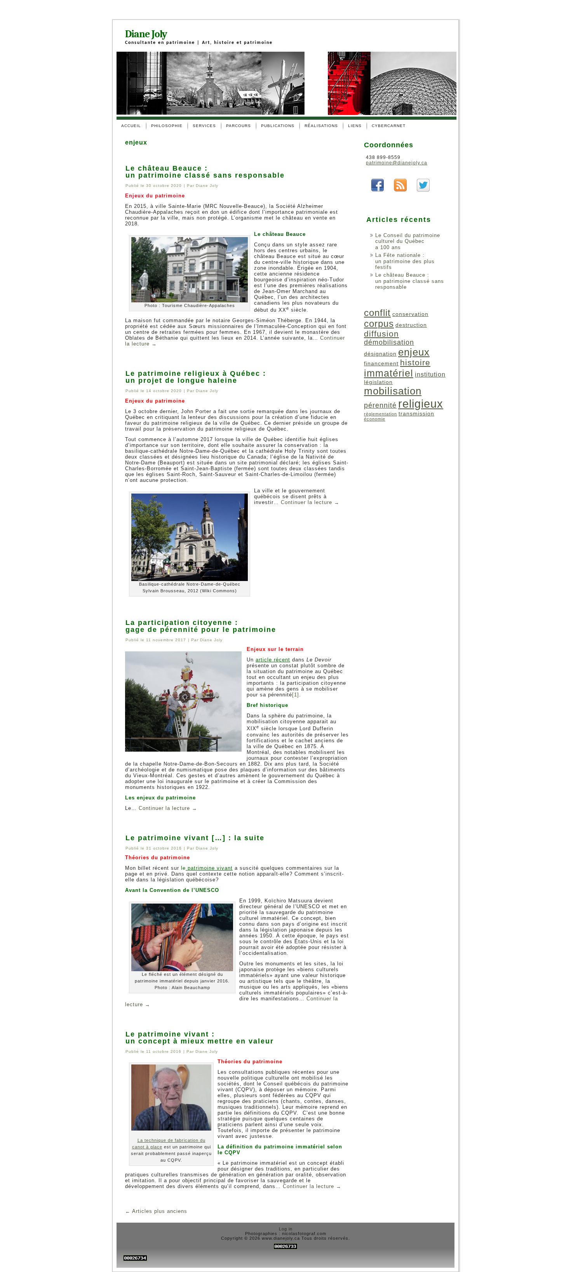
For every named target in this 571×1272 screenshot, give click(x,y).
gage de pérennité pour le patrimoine (200, 629)
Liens (355, 126)
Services (204, 126)
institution (430, 374)
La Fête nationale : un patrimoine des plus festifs (405, 261)
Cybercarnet (389, 126)
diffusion (381, 333)
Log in (285, 1229)
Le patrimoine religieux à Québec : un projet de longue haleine (195, 377)
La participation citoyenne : (181, 622)
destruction (411, 325)
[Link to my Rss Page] (400, 185)
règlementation (380, 414)
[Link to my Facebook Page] (377, 185)
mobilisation (392, 391)
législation (378, 382)
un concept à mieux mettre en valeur (199, 1041)
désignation (380, 354)
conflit (377, 312)
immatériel (388, 373)
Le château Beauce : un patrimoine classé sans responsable (205, 171)
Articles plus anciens (156, 1211)
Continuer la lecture (310, 502)
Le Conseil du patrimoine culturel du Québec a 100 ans (407, 241)
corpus (379, 323)
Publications (277, 126)
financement (381, 363)
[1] (295, 695)
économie (374, 419)
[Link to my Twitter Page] (423, 185)
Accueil (131, 126)
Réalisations (321, 126)
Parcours (238, 126)
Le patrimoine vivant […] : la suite (195, 838)
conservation (410, 314)
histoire (415, 362)
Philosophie (167, 126)
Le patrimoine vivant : (170, 1034)
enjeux (414, 352)
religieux (420, 403)
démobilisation (389, 342)
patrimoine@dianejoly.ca (396, 163)
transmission (416, 413)
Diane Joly (146, 34)
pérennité (380, 405)
